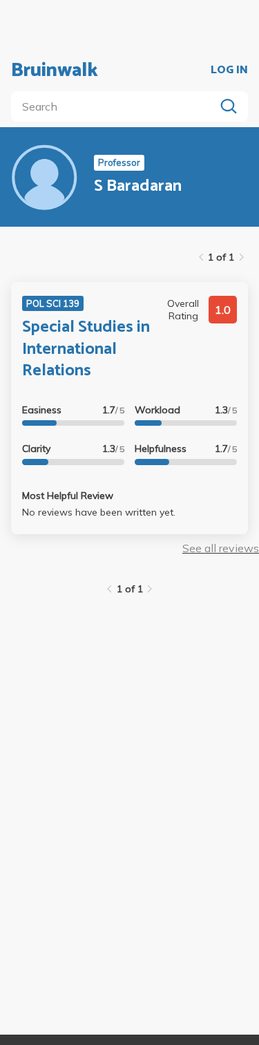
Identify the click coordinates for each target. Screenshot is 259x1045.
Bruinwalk (54, 70)
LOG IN (229, 70)
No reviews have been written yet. (98, 512)
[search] (115, 106)
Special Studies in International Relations (86, 349)
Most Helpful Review (67, 495)
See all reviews (220, 548)
